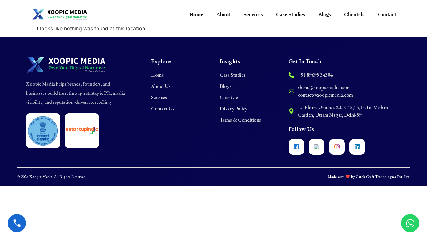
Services (253, 15)
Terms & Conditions (240, 120)
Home (196, 15)
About (223, 15)
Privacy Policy (233, 108)
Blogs (324, 15)
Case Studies (290, 15)
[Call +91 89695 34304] (17, 223)
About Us (161, 86)
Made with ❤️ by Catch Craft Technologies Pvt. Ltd (369, 176)
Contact (387, 15)
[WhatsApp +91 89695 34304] (410, 223)
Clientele (354, 15)
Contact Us (162, 108)
